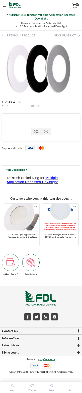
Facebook (27, 316)
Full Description (16, 169)
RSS (45, 316)
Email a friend (46, 131)
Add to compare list (35, 207)
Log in (12, 390)
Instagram (54, 316)
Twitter (36, 316)
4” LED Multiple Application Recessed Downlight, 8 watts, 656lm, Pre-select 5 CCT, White (21, 236)
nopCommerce (47, 359)
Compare (36, 131)
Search (52, 390)
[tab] (16, 170)
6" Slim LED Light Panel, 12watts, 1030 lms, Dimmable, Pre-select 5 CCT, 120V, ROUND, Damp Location (60, 236)
